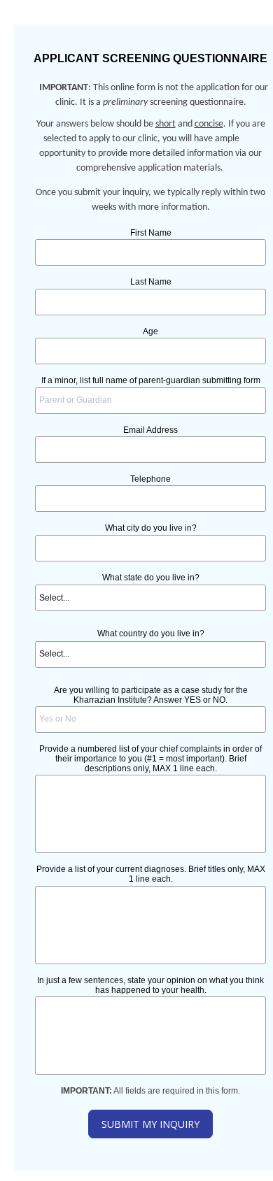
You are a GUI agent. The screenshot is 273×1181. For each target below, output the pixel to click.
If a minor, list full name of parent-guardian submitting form (150, 380)
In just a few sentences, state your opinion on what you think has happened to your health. (150, 985)
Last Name (151, 282)
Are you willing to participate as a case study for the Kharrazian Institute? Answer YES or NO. (151, 695)
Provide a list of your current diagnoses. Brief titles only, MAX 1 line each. (150, 874)
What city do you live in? (151, 528)
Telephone (150, 479)
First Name (151, 233)
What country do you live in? (150, 633)
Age (150, 331)
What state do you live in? (151, 577)
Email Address (150, 430)
